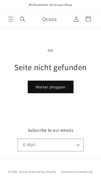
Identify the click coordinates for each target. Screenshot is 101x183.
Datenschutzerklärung (77, 172)
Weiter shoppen (50, 86)
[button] (11, 19)
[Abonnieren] (77, 145)
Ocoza (23, 172)
